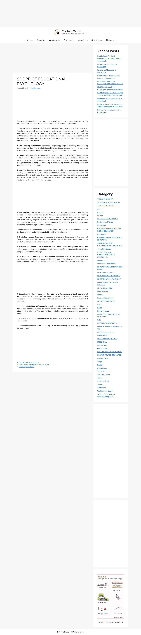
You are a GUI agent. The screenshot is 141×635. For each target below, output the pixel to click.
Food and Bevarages (105, 298)
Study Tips (84, 40)
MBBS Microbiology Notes (107, 339)
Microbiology (102, 345)
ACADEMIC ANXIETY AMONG (108, 202)
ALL (98, 209)
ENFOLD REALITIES (104, 288)
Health (99, 304)
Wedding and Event (104, 391)
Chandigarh (101, 225)
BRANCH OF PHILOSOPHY (107, 219)
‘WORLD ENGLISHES (105, 199)
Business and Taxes (105, 222)
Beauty (100, 215)
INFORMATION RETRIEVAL (107, 323)
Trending (42, 40)
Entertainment (102, 291)
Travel (99, 378)
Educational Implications (106, 264)
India (99, 320)
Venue (99, 384)
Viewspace (101, 388)
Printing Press (102, 358)
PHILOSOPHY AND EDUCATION (109, 352)
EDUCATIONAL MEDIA (106, 273)
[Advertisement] (57, 13)
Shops (99, 362)
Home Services (103, 311)
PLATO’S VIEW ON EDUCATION (109, 355)
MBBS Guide (55, 40)
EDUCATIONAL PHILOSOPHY (108, 276)
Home (31, 40)
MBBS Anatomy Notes (105, 332)
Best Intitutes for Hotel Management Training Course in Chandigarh (109, 58)
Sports (99, 365)
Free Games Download (106, 301)
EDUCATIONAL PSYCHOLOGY (29, 362)
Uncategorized (103, 381)
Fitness (100, 295)
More (110, 40)
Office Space (102, 348)
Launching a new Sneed (26, 367)
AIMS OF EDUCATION (105, 206)
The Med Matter (71, 31)
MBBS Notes (70, 40)
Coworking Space (104, 249)
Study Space (98, 40)
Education (101, 260)
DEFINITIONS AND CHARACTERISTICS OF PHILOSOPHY (106, 254)
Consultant (101, 234)
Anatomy (100, 212)
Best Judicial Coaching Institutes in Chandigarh (34, 365)
